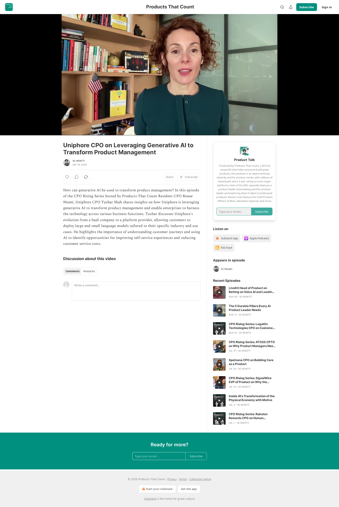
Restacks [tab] (89, 271)
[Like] (67, 177)
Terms (183, 479)
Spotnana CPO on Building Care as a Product (251, 362)
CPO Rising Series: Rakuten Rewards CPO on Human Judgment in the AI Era (248, 416)
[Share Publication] (291, 7)
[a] (219, 292)
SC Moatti (79, 160)
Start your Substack (159, 489)
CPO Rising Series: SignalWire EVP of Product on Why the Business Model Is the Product (250, 380)
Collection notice (200, 479)
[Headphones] (54, 79)
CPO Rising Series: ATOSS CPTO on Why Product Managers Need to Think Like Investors (252, 344)
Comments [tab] (72, 271)
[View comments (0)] (285, 74)
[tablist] (80, 271)
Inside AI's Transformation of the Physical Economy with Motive (252, 398)
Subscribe (306, 7)
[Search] (282, 7)
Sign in (327, 7)
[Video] (54, 70)
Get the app (189, 489)
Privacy (172, 479)
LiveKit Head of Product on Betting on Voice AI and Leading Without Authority (251, 290)
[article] (244, 292)
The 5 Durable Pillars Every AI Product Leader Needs (250, 308)
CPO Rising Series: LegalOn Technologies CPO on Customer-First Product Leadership (252, 326)
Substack (150, 499)
